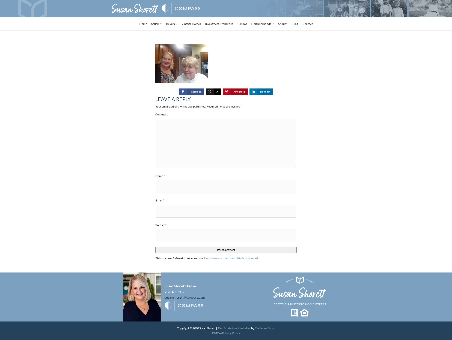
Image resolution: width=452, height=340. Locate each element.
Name (160, 175)
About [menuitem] (282, 23)
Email (159, 200)
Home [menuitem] (143, 23)
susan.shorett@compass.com (185, 297)
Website (160, 224)
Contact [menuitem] (308, 23)
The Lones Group (265, 328)
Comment (161, 114)
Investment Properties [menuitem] (219, 23)
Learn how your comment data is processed (231, 258)
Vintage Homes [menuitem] (191, 23)
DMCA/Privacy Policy (226, 333)
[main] (226, 151)
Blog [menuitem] (295, 23)
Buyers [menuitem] (171, 23)
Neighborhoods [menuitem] (261, 23)
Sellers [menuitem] (155, 23)
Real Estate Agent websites (234, 328)
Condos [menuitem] (242, 23)
